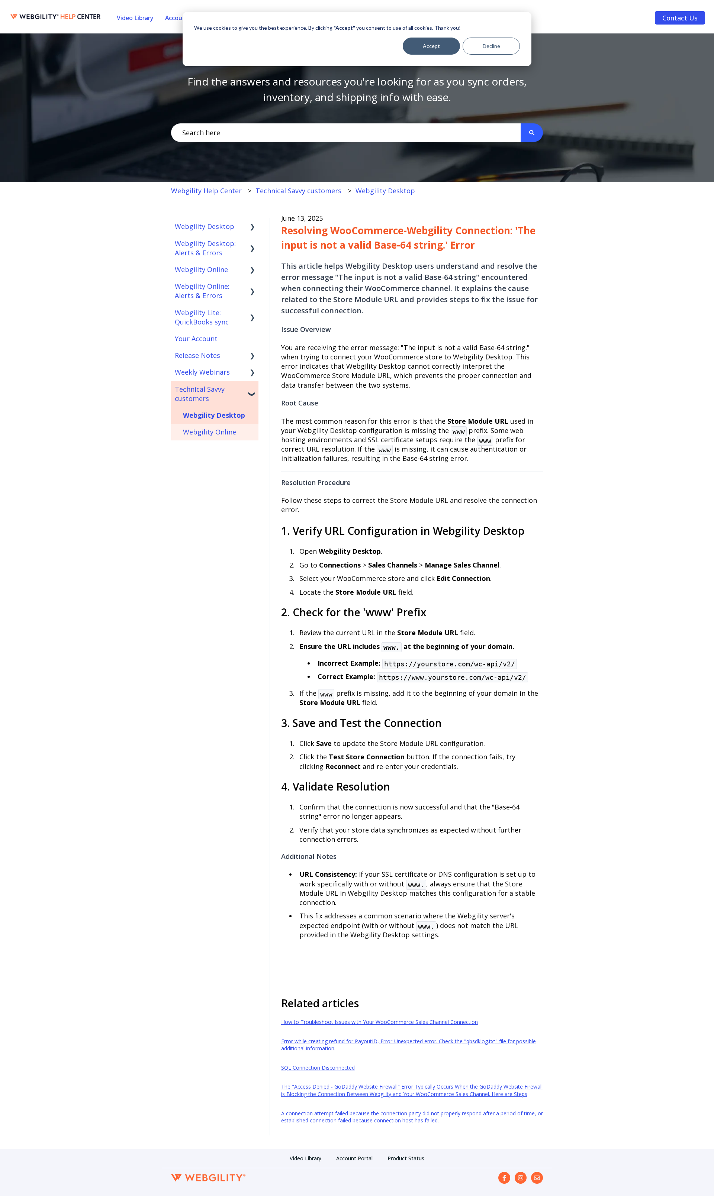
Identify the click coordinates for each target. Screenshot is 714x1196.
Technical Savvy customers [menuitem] (200, 394)
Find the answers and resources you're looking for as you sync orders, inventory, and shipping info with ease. (357, 89)
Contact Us (680, 17)
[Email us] (537, 1178)
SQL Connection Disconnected (318, 1067)
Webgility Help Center (206, 190)
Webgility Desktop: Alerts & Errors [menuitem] (205, 248)
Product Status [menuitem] (405, 1158)
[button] (252, 226)
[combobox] (346, 132)
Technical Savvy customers (298, 190)
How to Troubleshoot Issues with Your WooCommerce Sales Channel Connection (379, 1021)
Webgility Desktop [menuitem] (204, 226)
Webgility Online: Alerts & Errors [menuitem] (202, 291)
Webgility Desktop (385, 190)
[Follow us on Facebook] (504, 1178)
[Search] (532, 132)
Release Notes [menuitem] (197, 355)
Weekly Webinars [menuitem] (202, 372)
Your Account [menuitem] (196, 338)
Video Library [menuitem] (305, 1158)
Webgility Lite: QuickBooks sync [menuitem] (202, 317)
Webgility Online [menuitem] (201, 269)
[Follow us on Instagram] (521, 1178)
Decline (491, 46)
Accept (431, 46)
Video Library (135, 18)
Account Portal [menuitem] (354, 1158)
